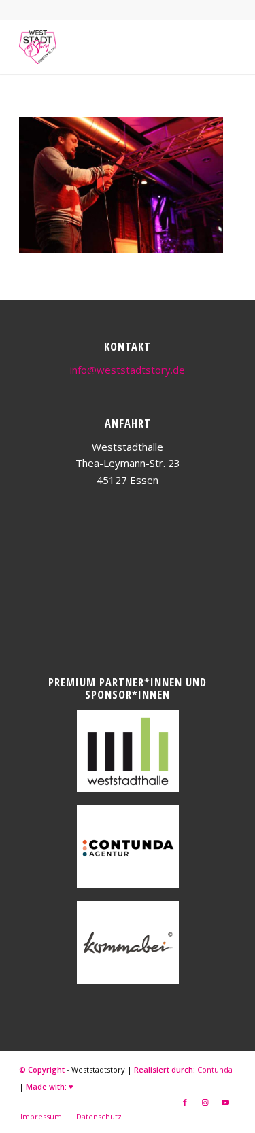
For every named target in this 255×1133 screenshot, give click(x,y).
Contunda (215, 1069)
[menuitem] (41, 1116)
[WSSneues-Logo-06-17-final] (105, 47)
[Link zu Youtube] (226, 1102)
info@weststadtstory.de (127, 370)
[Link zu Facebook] (185, 1102)
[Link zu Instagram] (205, 1102)
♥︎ (71, 1086)
